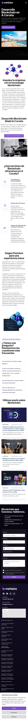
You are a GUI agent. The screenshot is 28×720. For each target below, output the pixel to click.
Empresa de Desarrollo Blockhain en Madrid (7, 655)
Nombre (5, 532)
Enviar (14, 577)
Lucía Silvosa (5, 456)
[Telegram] (7, 593)
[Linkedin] (3, 593)
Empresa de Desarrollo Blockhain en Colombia (7, 663)
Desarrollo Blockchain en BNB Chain (7, 689)
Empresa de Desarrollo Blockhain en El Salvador (7, 678)
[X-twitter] (10, 593)
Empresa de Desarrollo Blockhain (7, 651)
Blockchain (7, 410)
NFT (5, 473)
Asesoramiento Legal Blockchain (6, 640)
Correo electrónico (8, 551)
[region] (14, 706)
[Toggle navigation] (22, 2)
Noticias (6, 441)
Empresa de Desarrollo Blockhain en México (7, 667)
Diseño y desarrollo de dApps (7, 628)
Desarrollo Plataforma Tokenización (6, 643)
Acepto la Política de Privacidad (13, 570)
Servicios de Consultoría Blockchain (7, 624)
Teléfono (5, 545)
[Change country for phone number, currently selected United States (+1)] (4, 548)
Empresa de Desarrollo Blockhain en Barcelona (7, 659)
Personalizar (14, 712)
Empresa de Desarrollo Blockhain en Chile (7, 671)
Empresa (5, 538)
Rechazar (14, 716)
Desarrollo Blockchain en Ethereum (7, 685)
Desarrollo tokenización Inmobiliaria (7, 632)
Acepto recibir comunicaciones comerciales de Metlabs (14, 573)
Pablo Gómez (6, 424)
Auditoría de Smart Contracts (6, 636)
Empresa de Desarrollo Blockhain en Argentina (7, 674)
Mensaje (5, 558)
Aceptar (14, 708)
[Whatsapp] (14, 593)
